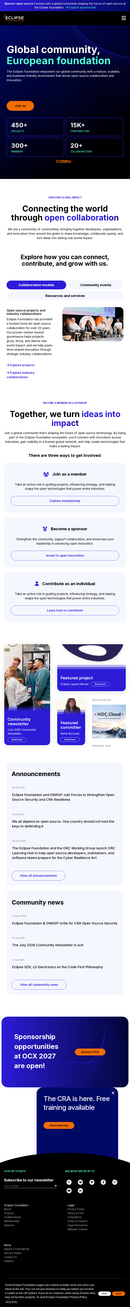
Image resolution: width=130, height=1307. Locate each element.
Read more (19, 739)
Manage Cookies (78, 1229)
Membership (11, 1221)
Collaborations (12, 1217)
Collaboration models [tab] (36, 285)
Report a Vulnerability (16, 1249)
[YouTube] (69, 1190)
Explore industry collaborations (21, 375)
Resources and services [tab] (65, 296)
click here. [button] (11, 1301)
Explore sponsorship (82, 7)
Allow (118, 1293)
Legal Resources (78, 1225)
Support (8, 1261)
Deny (104, 1293)
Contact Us (10, 1257)
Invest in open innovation (65, 555)
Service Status (12, 1253)
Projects (9, 1213)
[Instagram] (115, 1182)
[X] (69, 1182)
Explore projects (22, 365)
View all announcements (38, 875)
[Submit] (55, 1186)
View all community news (39, 984)
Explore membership (65, 501)
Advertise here (101, 745)
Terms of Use (76, 1213)
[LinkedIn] (80, 1190)
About (7, 1209)
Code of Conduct (77, 1221)
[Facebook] (103, 1182)
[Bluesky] (80, 1182)
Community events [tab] (95, 285)
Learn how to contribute (65, 610)
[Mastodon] (92, 1182)
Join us (20, 106)
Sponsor (9, 1225)
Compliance (74, 1217)
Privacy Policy (76, 1209)
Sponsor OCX (90, 1052)
